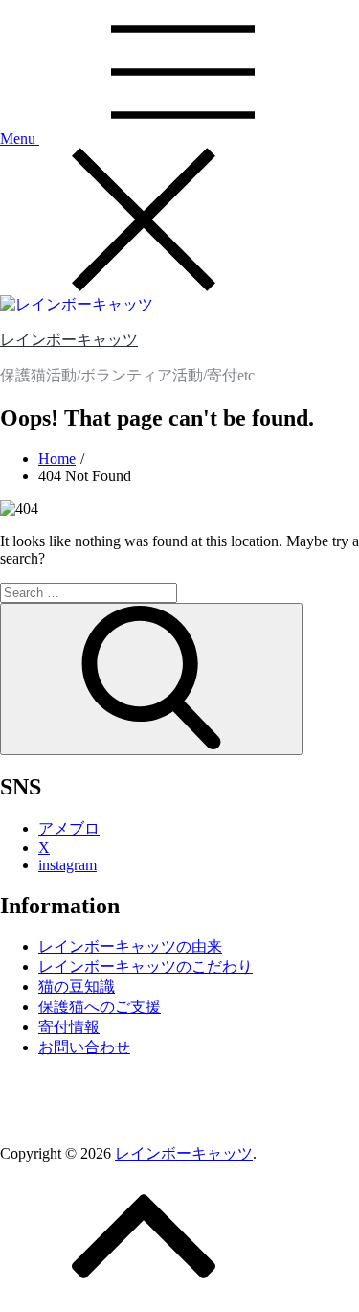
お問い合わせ (84, 1047)
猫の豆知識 (76, 986)
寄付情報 (69, 1027)
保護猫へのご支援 (99, 1007)
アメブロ (69, 828)
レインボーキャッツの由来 (130, 946)
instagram (67, 865)
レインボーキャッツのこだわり (145, 966)
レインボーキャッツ (69, 340)
